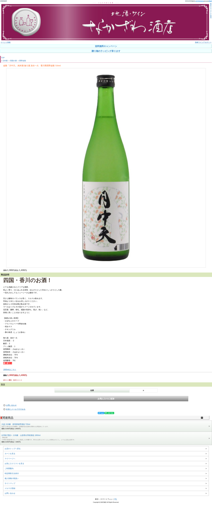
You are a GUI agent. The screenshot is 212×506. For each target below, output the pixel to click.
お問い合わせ (11, 405)
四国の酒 (13, 61)
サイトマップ (10, 483)
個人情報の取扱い (12, 478)
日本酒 (5, 61)
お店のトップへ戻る (13, 449)
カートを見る (10, 453)
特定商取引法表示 (12, 473)
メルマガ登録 (10, 488)
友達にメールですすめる (15, 409)
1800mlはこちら (9, 369)
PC (115, 499)
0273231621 (200, 1)
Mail (210, 1)
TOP (3, 58)
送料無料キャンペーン (106, 46)
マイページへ (10, 458)
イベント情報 (5, 42)
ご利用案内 (9, 468)
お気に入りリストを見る (14, 463)
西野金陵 (22, 61)
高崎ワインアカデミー (203, 42)
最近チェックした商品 (210, 10)
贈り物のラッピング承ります (106, 51)
